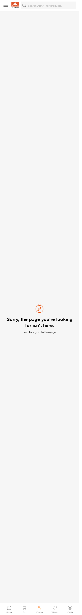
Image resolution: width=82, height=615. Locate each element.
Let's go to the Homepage (42, 332)
